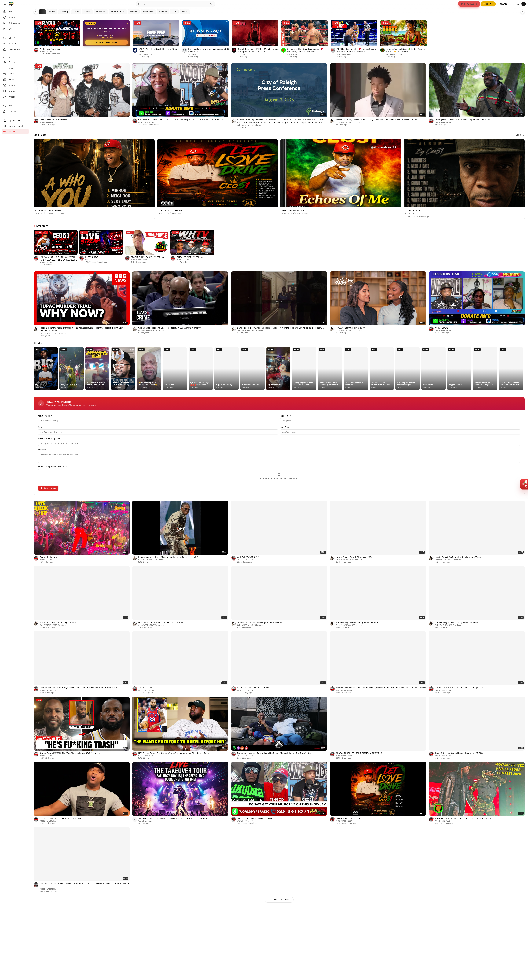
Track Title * (285, 415)
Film (174, 11)
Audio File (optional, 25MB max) (52, 466)
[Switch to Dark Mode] (517, 3)
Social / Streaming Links (49, 438)
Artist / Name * (45, 415)
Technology (148, 11)
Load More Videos (281, 899)
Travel (185, 11)
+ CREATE (502, 3)
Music (52, 11)
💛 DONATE (488, 3)
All (42, 11)
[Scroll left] (33, 39)
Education (100, 11)
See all (519, 135)
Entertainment (117, 11)
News (76, 11)
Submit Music (50, 488)
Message (42, 449)
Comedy (163, 11)
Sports (87, 11)
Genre (41, 427)
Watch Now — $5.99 (108, 42)
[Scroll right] (524, 39)
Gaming (64, 11)
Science (133, 11)
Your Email (285, 427)
